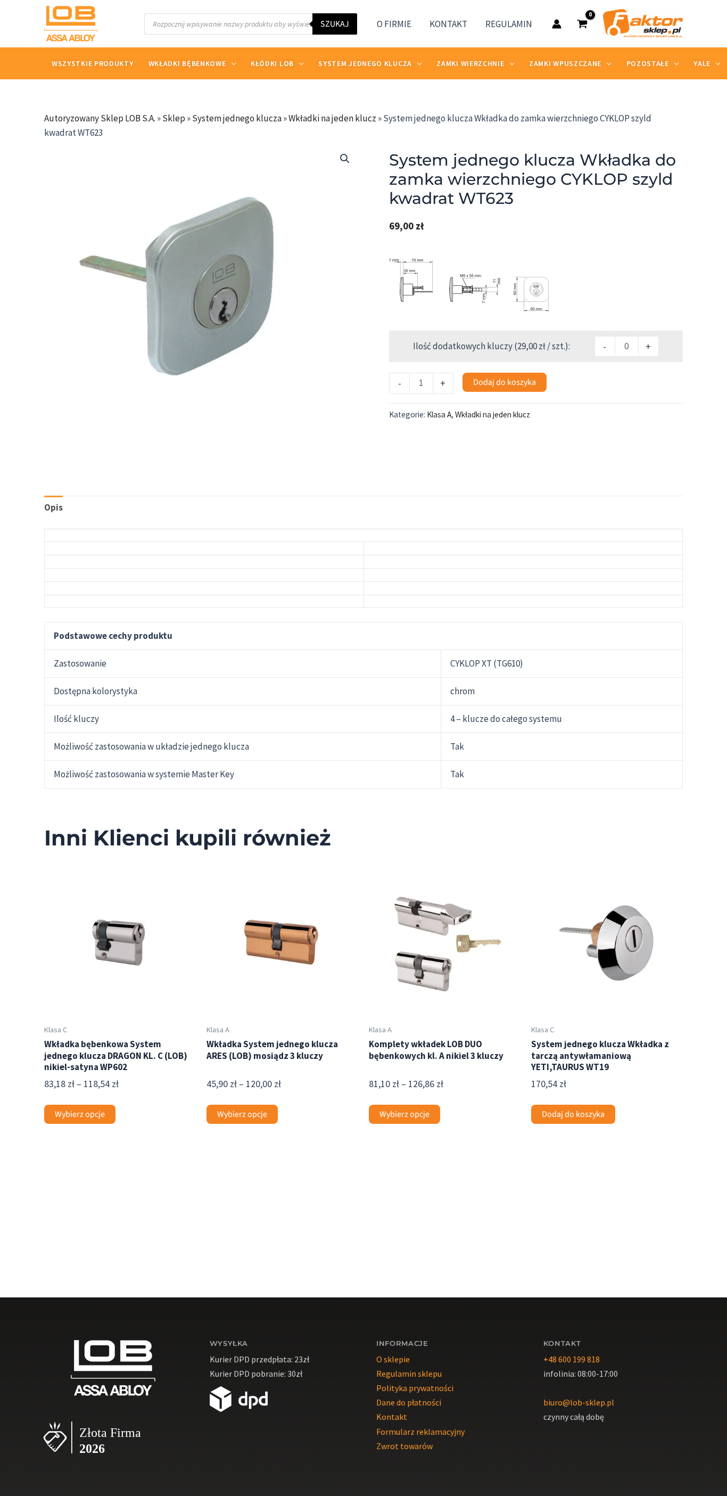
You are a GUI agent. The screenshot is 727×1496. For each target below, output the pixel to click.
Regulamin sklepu (409, 1373)
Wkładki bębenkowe (187, 63)
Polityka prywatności (414, 1388)
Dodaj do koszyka (504, 382)
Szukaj (334, 24)
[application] (231, 63)
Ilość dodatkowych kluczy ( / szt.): (491, 346)
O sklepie (393, 1359)
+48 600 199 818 (571, 1359)
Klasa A (439, 414)
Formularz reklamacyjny (420, 1431)
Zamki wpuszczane (565, 63)
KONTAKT (448, 24)
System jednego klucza (365, 63)
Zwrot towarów (404, 1446)
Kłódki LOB (272, 63)
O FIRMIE (394, 24)
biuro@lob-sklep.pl (578, 1402)
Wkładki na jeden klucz (332, 118)
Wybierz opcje (80, 1114)
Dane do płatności (408, 1402)
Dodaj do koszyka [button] (573, 1114)
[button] (344, 158)
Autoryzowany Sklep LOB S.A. (99, 118)
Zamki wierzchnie (470, 63)
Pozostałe (647, 63)
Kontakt (391, 1416)
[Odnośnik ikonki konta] (556, 24)
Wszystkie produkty (93, 63)
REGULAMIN (508, 24)
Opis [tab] (53, 507)
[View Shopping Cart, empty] (582, 23)
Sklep (173, 118)
